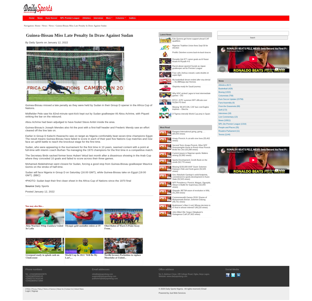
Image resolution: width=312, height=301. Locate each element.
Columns (120, 18)
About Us (60, 289)
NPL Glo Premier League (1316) (232, 124)
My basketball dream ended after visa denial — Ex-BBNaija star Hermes (191, 81)
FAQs (28, 289)
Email (203, 289)
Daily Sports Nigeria (174, 289)
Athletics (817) (225, 85)
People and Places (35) (229, 127)
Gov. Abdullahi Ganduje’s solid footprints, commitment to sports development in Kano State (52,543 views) (191, 177)
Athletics (87, 18)
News (40, 18)
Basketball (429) (226, 89)
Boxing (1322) (225, 92)
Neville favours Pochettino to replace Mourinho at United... (122, 256)
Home (31, 18)
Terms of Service (50, 289)
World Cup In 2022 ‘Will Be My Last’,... (81, 256)
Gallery (132, 18)
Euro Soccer (51, 18)
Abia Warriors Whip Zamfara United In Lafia (44, 227)
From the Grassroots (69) (229, 106)
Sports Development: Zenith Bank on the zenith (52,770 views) (189, 161)
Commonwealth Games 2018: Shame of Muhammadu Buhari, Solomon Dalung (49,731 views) (189, 199)
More (108, 18)
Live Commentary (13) (228, 117)
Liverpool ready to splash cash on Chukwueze (42, 256)
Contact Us (69, 289)
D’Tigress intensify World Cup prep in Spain (191, 114)
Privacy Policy (37, 289)
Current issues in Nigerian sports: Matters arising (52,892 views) (190, 154)
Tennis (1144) (224, 135)
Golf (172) (223, 110)
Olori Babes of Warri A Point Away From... (122, 227)
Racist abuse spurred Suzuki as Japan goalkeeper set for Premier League (189, 67)
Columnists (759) (226, 96)
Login (27, 291)
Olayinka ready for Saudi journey (186, 87)
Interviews (98, 18)
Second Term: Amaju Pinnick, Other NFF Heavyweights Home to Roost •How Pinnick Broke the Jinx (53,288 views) (191, 147)
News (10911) (225, 120)
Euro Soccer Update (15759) (231, 99)
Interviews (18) (225, 113)
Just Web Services (178, 293)
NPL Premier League (69, 18)
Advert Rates (79, 289)
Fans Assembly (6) (227, 103)
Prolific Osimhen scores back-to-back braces (191, 52)
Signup (35, 291)
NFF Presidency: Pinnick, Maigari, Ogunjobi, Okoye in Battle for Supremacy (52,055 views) (191, 185)
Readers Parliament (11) (229, 131)
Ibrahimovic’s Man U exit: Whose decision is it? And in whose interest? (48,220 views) (191, 206)
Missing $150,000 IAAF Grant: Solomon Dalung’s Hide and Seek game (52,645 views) (189, 169)
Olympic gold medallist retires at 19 (82, 226)
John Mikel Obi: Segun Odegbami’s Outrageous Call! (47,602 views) (187, 213)
